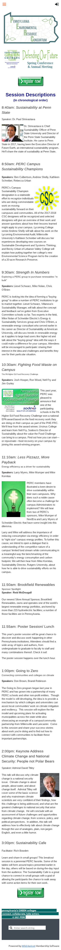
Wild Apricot (28, 945)
